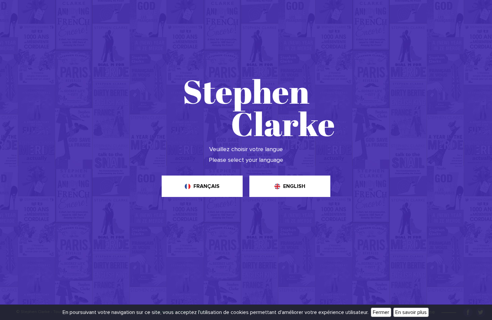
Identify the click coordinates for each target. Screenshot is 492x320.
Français (206, 186)
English (294, 186)
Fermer (381, 312)
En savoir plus (411, 312)
